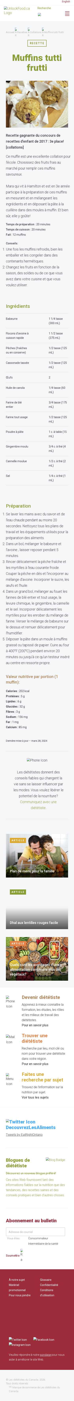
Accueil (10, 32)
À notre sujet (17, 1279)
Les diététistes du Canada (23, 1379)
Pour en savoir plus (35, 1025)
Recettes (22, 32)
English (66, 1)
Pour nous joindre (20, 1295)
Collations (35, 32)
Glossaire (46, 1279)
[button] (48, 14)
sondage (45, 1354)
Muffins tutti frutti (54, 32)
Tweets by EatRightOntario (24, 1135)
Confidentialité (49, 1285)
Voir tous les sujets (35, 1097)
